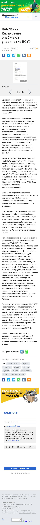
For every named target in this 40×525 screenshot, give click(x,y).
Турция (6, 371)
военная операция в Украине (14, 374)
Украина (15, 371)
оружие (17, 367)
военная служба (13, 364)
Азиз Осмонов (7, 51)
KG (28, 17)
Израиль (26, 364)
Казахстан (7, 367)
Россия (26, 367)
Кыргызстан (26, 371)
